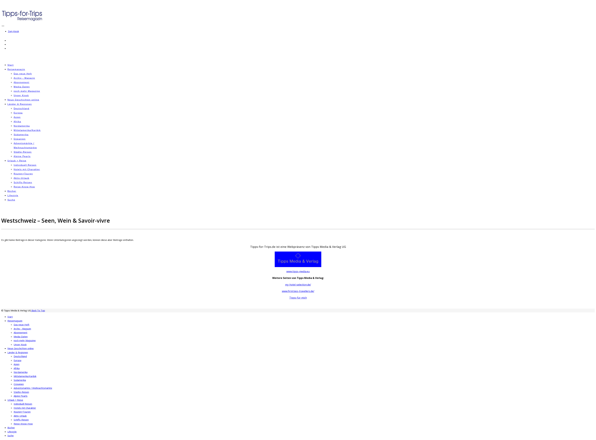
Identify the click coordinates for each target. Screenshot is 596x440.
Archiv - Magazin (24, 78)
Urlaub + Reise (16, 160)
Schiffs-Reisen (23, 182)
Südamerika (21, 134)
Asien (17, 117)
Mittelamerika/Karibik (27, 130)
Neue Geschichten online (23, 100)
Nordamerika (22, 126)
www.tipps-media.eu (298, 271)
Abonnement (21, 82)
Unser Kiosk (21, 95)
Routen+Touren (23, 173)
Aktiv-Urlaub (21, 178)
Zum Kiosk (13, 31)
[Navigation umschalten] (3, 25)
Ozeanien (20, 139)
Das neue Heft (23, 73)
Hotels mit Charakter (27, 169)
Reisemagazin (16, 69)
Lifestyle (12, 195)
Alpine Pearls (22, 156)
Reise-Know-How (24, 187)
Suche (11, 200)
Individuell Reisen (25, 165)
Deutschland (21, 108)
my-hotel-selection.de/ (298, 284)
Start (10, 65)
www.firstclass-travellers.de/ (298, 291)
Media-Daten (22, 86)
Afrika (17, 121)
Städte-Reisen (23, 152)
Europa (18, 113)
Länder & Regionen (19, 104)
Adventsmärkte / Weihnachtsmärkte (33, 388)
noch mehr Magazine (27, 91)
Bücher (11, 191)
